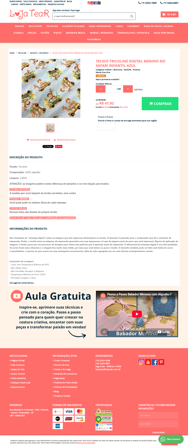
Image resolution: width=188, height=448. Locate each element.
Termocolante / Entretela (133, 32)
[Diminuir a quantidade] (100, 89)
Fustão (45, 32)
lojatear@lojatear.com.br (108, 369)
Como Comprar (62, 360)
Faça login (75, 10)
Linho (119, 26)
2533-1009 (149, 3)
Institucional (19, 355)
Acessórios (94, 39)
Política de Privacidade (65, 387)
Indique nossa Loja (20, 382)
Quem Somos (16, 1)
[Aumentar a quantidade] (128, 89)
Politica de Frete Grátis (65, 382)
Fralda (32, 32)
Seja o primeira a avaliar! (107, 79)
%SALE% (19, 26)
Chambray (133, 26)
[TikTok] (99, 2)
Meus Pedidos (45, 1)
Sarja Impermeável (100, 26)
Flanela (19, 32)
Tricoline (52, 26)
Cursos (14, 4)
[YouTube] (92, 2)
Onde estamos (18, 378)
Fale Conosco (30, 1)
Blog (69, 1)
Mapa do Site (17, 369)
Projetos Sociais (56, 4)
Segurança (59, 378)
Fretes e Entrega (62, 369)
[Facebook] (95, 2)
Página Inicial (18, 360)
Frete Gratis (26, 4)
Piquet (58, 32)
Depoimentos (39, 4)
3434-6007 (170, 3)
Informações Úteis (65, 355)
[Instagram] (89, 2)
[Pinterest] (161, 362)
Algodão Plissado (73, 26)
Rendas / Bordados (101, 32)
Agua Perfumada (164, 32)
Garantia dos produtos (65, 373)
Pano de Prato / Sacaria (158, 26)
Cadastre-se (60, 1)
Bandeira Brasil (76, 32)
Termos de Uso (61, 364)
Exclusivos (35, 26)
